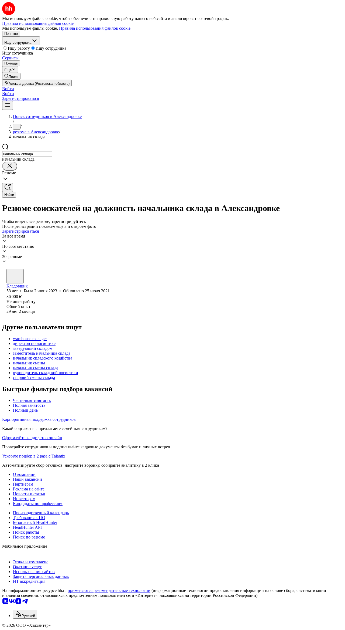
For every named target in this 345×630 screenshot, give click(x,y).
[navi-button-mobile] (7, 105)
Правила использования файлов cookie (94, 28)
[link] (11, 76)
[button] (8, 88)
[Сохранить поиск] (7, 187)
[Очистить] (9, 166)
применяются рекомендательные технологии (109, 590)
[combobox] (27, 154)
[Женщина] (15, 276)
